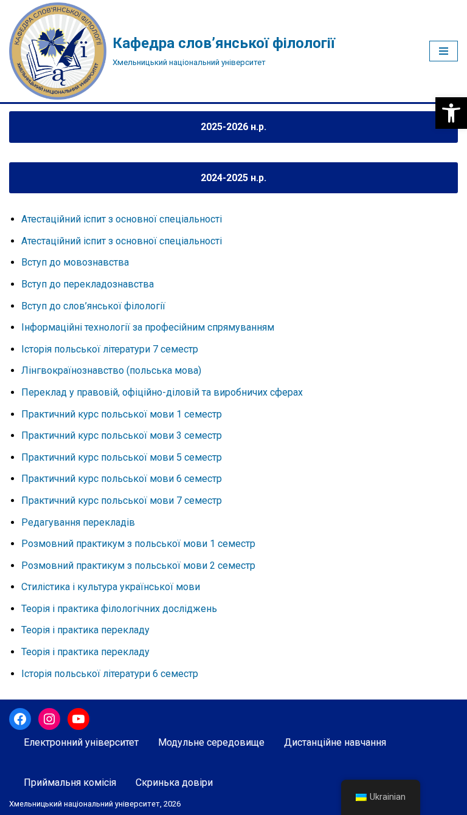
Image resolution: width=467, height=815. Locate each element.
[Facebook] (20, 719)
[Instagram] (49, 719)
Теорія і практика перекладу (85, 630)
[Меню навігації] (443, 51)
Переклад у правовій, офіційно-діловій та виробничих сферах (162, 392)
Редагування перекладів (78, 522)
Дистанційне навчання (335, 742)
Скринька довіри (174, 782)
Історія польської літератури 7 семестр (109, 349)
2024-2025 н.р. (233, 178)
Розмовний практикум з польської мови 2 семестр (138, 565)
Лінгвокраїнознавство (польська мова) (111, 370)
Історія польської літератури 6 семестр (109, 673)
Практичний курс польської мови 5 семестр (121, 457)
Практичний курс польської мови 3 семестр (121, 435)
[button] (451, 113)
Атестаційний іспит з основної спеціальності (121, 219)
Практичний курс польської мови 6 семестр (121, 478)
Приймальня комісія (70, 782)
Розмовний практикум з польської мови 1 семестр (138, 543)
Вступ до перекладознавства (87, 284)
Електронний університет (81, 742)
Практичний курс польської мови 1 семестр (121, 414)
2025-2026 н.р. (233, 126)
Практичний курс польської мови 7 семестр (121, 500)
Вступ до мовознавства (75, 262)
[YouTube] (78, 719)
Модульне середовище (211, 742)
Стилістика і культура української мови (110, 587)
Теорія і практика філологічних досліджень (119, 608)
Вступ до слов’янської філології (93, 306)
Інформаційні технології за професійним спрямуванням (147, 327)
